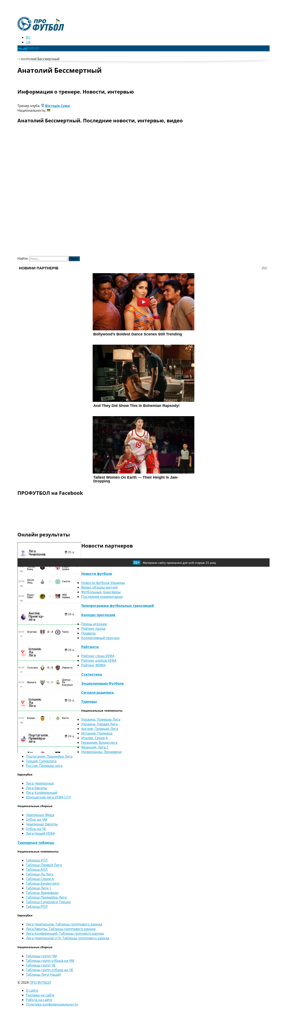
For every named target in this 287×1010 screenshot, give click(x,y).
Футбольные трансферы (101, 592)
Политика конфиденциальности (52, 1004)
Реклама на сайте (40, 995)
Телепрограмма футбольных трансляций (117, 605)
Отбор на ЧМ (36, 819)
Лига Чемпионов (40, 783)
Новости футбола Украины (103, 582)
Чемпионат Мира (40, 815)
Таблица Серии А (40, 878)
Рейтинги (90, 647)
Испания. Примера (96, 733)
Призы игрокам (94, 624)
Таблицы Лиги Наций (43, 974)
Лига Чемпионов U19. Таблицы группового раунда (67, 938)
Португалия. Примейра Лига (49, 756)
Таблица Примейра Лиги (46, 897)
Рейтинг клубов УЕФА (98, 660)
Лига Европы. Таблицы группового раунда (61, 929)
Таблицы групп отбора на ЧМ (50, 960)
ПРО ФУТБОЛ (40, 982)
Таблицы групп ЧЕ (41, 965)
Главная (32, 47)
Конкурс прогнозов (98, 615)
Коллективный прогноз (100, 637)
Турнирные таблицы (35, 842)
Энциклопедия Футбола (102, 683)
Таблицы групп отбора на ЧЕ (49, 970)
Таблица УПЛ (36, 860)
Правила (88, 633)
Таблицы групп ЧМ (41, 956)
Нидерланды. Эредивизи (101, 751)
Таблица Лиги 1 (38, 888)
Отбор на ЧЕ (36, 828)
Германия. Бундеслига (99, 742)
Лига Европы (36, 788)
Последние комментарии (102, 596)
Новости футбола (96, 573)
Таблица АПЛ (36, 869)
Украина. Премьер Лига (100, 719)
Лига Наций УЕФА (40, 833)
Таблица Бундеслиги (42, 883)
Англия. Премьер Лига (99, 728)
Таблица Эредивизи (42, 892)
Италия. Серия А (94, 738)
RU (28, 37)
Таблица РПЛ (36, 906)
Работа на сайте (39, 999)
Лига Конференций (41, 792)
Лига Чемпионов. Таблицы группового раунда (64, 924)
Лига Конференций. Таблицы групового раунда (65, 933)
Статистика (91, 674)
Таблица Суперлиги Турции (48, 902)
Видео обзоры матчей (99, 587)
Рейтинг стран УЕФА (97, 656)
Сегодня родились (97, 692)
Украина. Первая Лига (99, 724)
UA (28, 42)
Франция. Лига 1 (94, 747)
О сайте (32, 990)
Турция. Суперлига (41, 761)
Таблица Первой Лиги (44, 865)
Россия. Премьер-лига (44, 765)
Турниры (89, 701)
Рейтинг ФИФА (93, 665)
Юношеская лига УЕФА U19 (48, 797)
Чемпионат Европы (42, 824)
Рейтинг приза (93, 628)
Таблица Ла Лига (39, 874)
